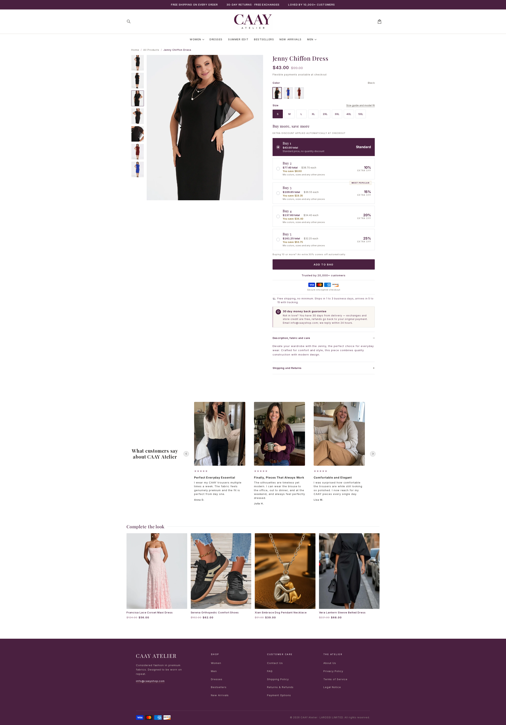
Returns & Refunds (280, 687)
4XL (348, 114)
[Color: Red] (299, 93)
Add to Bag (323, 264)
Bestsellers (264, 39)
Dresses (216, 39)
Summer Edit (238, 39)
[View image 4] (137, 116)
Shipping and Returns (287, 368)
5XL (360, 114)
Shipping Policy (278, 679)
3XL (337, 114)
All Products (151, 49)
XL (313, 114)
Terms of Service (335, 679)
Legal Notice (332, 687)
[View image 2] (137, 80)
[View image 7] (137, 169)
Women (195, 39)
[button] (129, 21)
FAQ (270, 671)
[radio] (324, 147)
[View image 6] (137, 152)
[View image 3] (137, 98)
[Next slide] (373, 454)
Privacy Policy (333, 671)
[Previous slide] (186, 454)
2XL (325, 114)
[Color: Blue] (288, 93)
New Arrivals (290, 39)
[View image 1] (137, 63)
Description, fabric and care (291, 337)
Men (310, 39)
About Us (329, 663)
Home (135, 49)
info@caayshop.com (150, 681)
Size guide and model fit (360, 105)
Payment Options (279, 695)
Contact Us (275, 663)
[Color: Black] (277, 93)
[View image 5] (137, 134)
